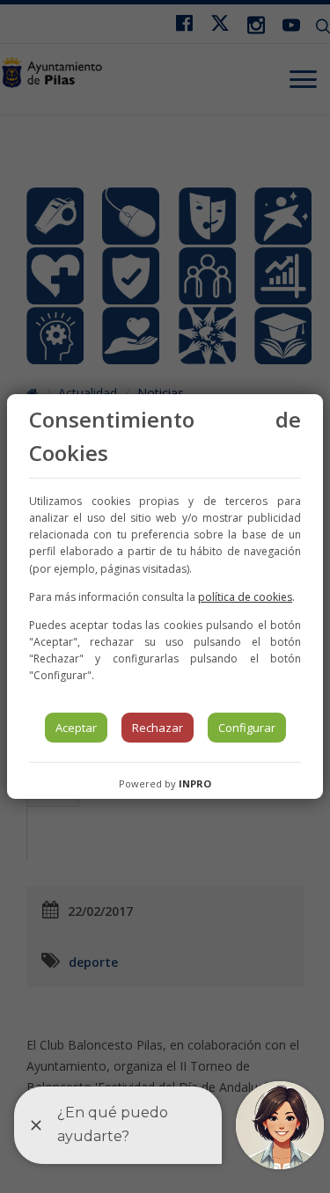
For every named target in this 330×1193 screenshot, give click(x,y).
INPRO (195, 783)
